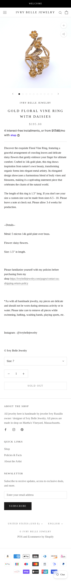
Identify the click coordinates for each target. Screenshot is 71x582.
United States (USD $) (24, 523)
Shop (7, 448)
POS (20, 536)
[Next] (58, 94)
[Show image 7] (41, 94)
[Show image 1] (19, 94)
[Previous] (12, 94)
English (54, 523)
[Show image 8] (44, 94)
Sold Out (35, 386)
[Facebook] (5, 429)
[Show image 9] (48, 94)
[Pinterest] (22, 429)
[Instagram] (13, 429)
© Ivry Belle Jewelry (35, 531)
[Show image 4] (30, 94)
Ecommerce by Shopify (41, 536)
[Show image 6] (37, 94)
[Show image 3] (26, 94)
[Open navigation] (5, 12)
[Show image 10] (52, 94)
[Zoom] (64, 25)
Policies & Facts (13, 455)
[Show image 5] (33, 94)
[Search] (60, 12)
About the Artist (13, 461)
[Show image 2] (23, 94)
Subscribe (18, 506)
